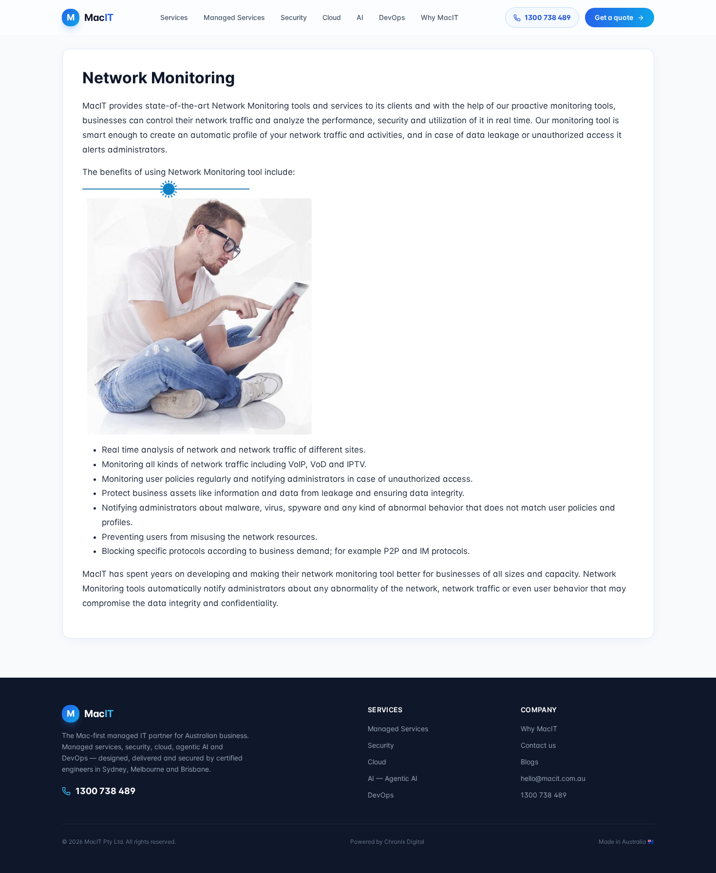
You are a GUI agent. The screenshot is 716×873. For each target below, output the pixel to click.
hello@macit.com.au (553, 778)
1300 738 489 (548, 17)
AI (360, 17)
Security (294, 17)
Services (174, 17)
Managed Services (234, 17)
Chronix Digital (404, 841)
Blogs (529, 762)
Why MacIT (439, 17)
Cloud (331, 17)
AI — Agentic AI (392, 778)
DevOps (392, 17)
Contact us (538, 745)
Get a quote (614, 17)
